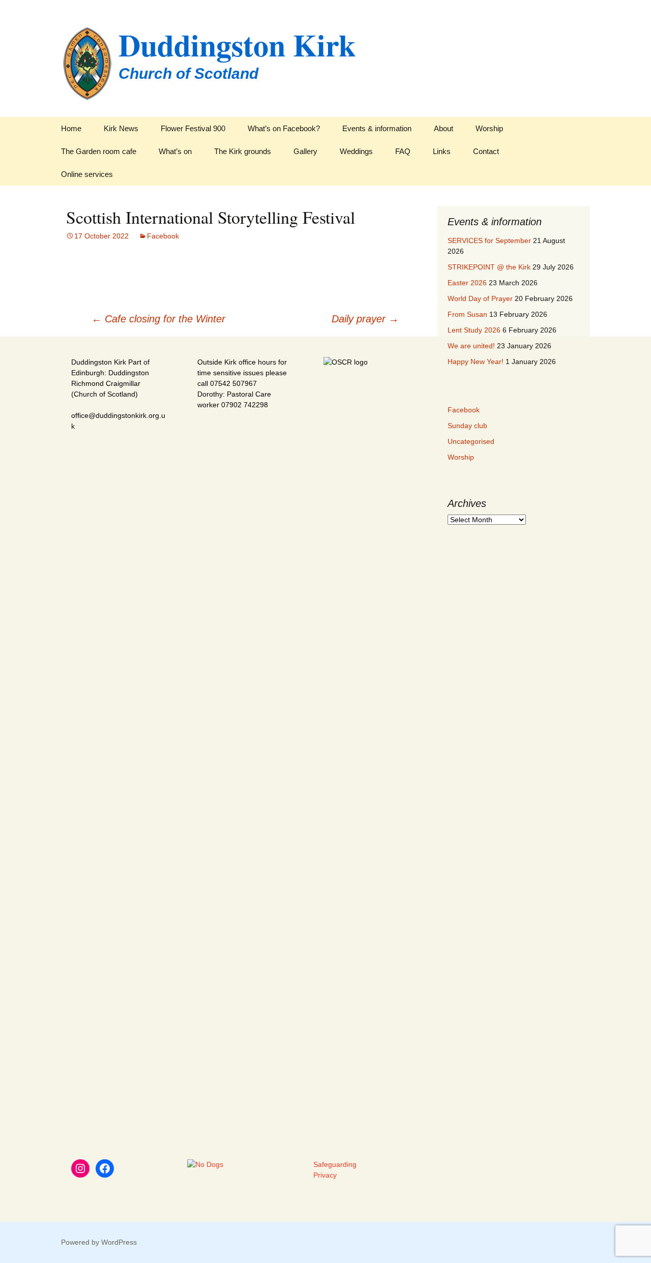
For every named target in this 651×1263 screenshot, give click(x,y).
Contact (486, 151)
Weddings (356, 151)
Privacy (325, 1175)
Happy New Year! (476, 361)
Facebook (163, 236)
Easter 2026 (467, 283)
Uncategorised (471, 441)
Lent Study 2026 (474, 330)
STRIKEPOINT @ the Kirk (489, 267)
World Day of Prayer (480, 298)
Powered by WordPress (99, 1242)
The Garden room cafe (98, 151)
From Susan (467, 314)
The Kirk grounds (242, 151)
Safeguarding (335, 1164)
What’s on (175, 151)
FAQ (402, 151)
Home (71, 128)
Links (442, 151)
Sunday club (467, 426)
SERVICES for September (489, 240)
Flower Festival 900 (193, 128)
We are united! (471, 346)
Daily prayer (365, 318)
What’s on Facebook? (284, 128)
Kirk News (121, 128)
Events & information (376, 128)
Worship (489, 128)
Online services (87, 174)
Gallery (305, 151)
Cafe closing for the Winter (158, 318)
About (443, 128)
